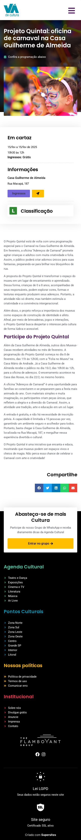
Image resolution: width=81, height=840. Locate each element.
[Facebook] (37, 754)
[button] (19, 193)
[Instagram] (43, 754)
